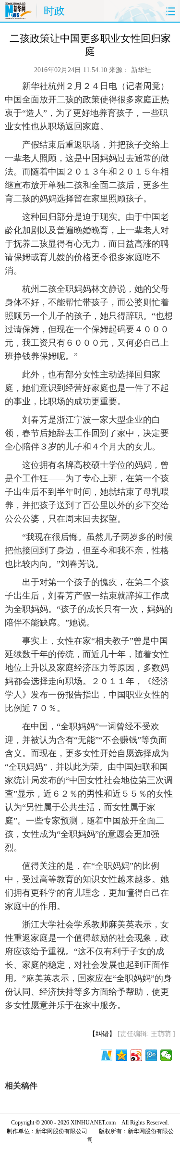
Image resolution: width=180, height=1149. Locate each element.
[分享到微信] (166, 1055)
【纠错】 (102, 1033)
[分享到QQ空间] (122, 1055)
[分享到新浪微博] (137, 1055)
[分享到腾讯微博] (151, 1055)
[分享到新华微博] (107, 1055)
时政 (54, 11)
